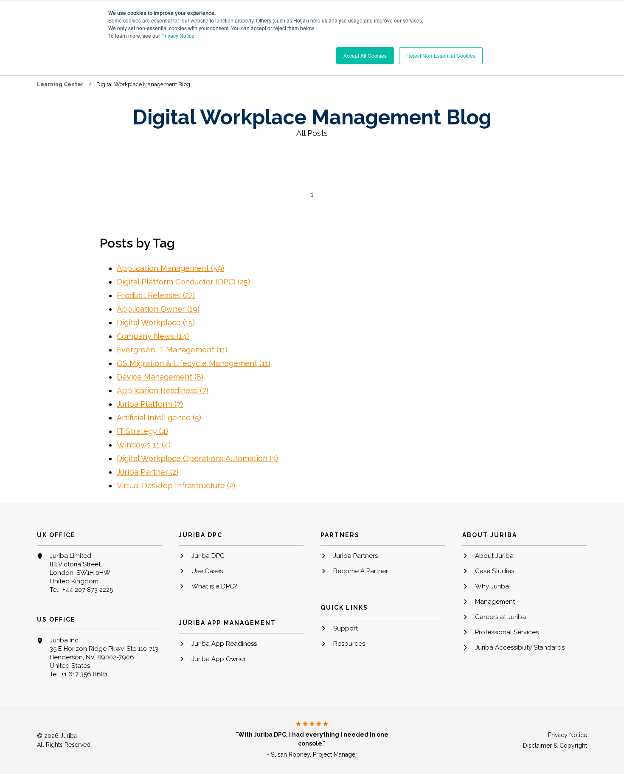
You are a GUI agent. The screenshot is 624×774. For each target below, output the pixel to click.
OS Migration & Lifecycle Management (193, 363)
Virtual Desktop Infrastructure (176, 485)
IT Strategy (142, 431)
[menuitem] (241, 559)
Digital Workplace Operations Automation (197, 458)
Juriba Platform (150, 404)
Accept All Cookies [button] (365, 55)
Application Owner (158, 308)
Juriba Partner (147, 471)
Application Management (170, 268)
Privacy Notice (177, 35)
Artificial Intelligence (159, 417)
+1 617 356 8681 (84, 674)
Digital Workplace (156, 322)
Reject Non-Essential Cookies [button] (440, 55)
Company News (153, 336)
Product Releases (156, 295)
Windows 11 (144, 444)
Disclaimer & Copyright (555, 745)
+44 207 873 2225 (87, 590)
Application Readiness (162, 390)
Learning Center (61, 84)
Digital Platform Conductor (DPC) (183, 281)
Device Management (160, 376)
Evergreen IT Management (172, 349)
